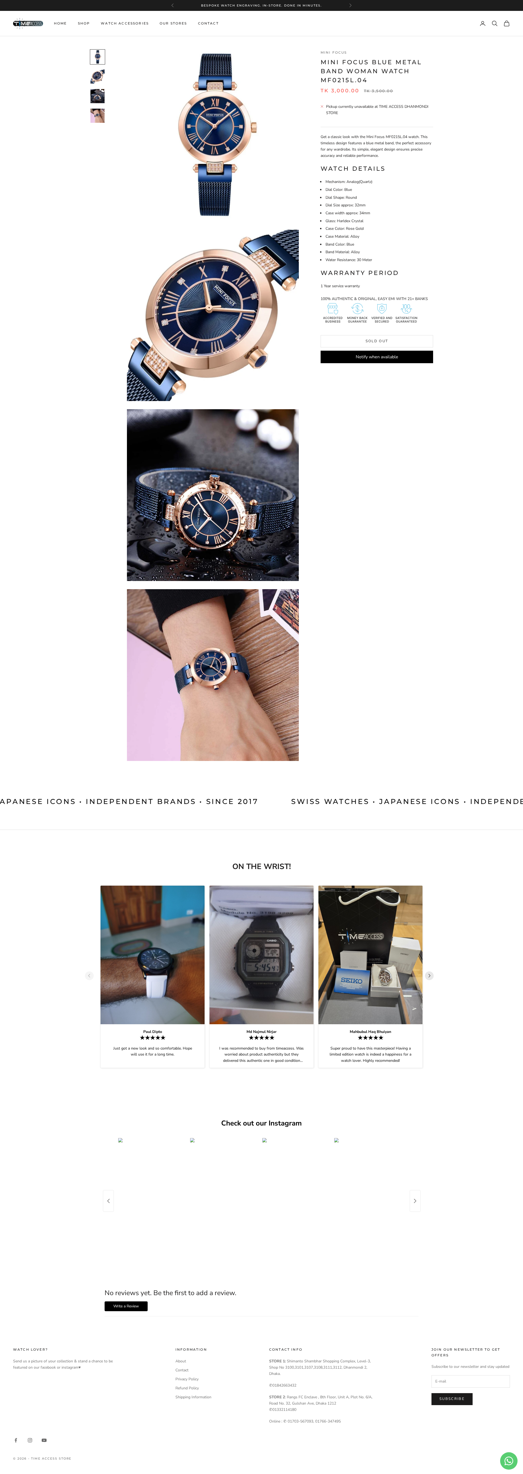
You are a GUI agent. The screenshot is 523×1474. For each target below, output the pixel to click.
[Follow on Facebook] (16, 1440)
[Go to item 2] (97, 76)
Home (60, 23)
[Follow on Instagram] (30, 1440)
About (180, 1361)
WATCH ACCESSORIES (125, 23)
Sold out (377, 341)
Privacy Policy (187, 1379)
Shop (84, 23)
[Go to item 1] (97, 57)
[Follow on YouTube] (44, 1440)
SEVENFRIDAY (261, 5)
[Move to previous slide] (91, 975)
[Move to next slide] (431, 975)
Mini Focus (334, 52)
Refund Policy (187, 1388)
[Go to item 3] (97, 96)
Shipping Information (193, 1397)
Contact (208, 23)
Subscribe (452, 1398)
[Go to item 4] (97, 115)
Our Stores (173, 23)
